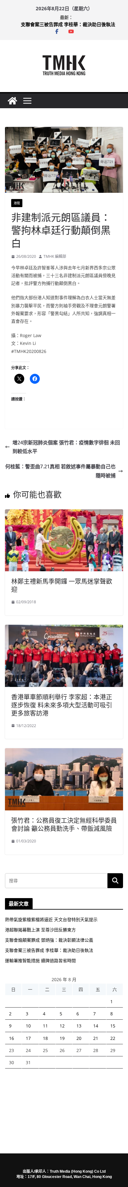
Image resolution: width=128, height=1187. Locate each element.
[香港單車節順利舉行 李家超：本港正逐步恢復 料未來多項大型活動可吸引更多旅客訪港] (64, 629)
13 (78, 1026)
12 (62, 1026)
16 (11, 1038)
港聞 (17, 203)
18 (45, 1038)
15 (112, 1026)
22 (112, 1038)
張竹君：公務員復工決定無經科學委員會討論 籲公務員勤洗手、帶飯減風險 (64, 824)
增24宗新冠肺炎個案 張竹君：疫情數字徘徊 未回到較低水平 (66, 447)
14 (95, 1026)
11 (45, 1026)
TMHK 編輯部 (54, 256)
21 (95, 1038)
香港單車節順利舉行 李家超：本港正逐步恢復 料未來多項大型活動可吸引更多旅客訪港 (61, 705)
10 (28, 1026)
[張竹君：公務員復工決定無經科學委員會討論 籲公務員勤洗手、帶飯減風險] (64, 752)
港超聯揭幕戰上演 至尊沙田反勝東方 (40, 930)
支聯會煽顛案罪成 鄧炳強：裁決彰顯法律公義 (49, 940)
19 (62, 1038)
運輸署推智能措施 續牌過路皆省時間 (40, 960)
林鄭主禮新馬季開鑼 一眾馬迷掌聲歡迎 (61, 585)
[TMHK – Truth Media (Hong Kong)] (12, 100)
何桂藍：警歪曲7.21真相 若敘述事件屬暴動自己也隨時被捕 (60, 471)
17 (28, 1038)
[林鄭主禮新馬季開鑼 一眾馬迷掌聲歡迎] (64, 513)
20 (78, 1038)
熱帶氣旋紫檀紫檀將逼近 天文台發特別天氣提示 (51, 919)
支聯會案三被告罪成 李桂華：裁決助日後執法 (68, 24)
